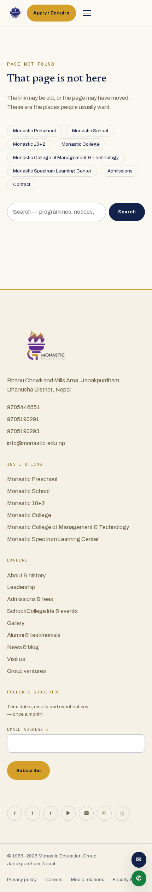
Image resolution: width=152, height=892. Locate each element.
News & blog (23, 647)
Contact (21, 184)
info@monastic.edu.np (36, 443)
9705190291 (23, 419)
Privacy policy (22, 879)
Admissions (120, 171)
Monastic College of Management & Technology (66, 157)
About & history (26, 575)
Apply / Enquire (51, 13)
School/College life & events (42, 611)
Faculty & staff (128, 879)
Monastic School (90, 130)
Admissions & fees (30, 599)
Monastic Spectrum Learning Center (52, 171)
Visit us (16, 659)
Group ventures (26, 671)
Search (127, 211)
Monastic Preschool (34, 130)
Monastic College (81, 144)
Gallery (15, 623)
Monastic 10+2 (29, 144)
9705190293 (23, 431)
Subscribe (28, 770)
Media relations (87, 879)
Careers (54, 879)
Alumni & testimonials (33, 635)
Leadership (21, 587)
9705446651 (23, 407)
